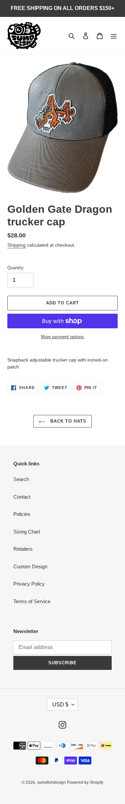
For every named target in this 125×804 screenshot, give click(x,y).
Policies (21, 514)
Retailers (23, 549)
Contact (21, 497)
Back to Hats (68, 421)
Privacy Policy (29, 584)
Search (21, 479)
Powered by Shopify (85, 782)
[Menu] (114, 36)
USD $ (60, 704)
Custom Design (30, 566)
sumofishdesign (51, 782)
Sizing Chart (26, 531)
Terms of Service (31, 601)
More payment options (62, 336)
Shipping (16, 245)
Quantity (15, 267)
